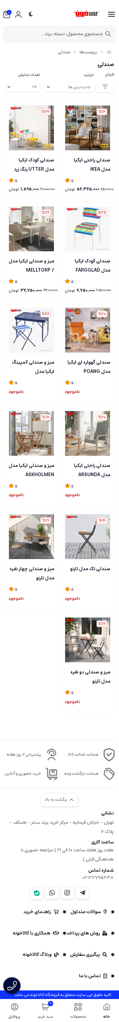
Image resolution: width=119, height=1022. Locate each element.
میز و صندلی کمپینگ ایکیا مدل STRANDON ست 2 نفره (33, 366)
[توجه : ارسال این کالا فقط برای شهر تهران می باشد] (31, 433)
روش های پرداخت (82, 933)
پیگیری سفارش (85, 954)
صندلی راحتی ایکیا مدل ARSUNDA (92, 469)
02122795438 (98, 878)
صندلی (64, 52)
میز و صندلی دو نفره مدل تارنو (90, 676)
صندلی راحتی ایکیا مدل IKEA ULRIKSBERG (92, 164)
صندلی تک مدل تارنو (90, 569)
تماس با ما (89, 976)
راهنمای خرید (37, 912)
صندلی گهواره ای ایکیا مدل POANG (88, 366)
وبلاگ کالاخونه (37, 954)
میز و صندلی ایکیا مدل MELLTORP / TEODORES (31, 265)
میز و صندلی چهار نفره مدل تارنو (32, 573)
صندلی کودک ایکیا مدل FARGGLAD (92, 265)
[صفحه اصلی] (109, 52)
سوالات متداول (85, 912)
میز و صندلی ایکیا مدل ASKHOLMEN (31, 469)
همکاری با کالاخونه (31, 933)
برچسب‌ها (88, 52)
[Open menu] (111, 14)
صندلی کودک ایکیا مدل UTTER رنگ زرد (34, 164)
